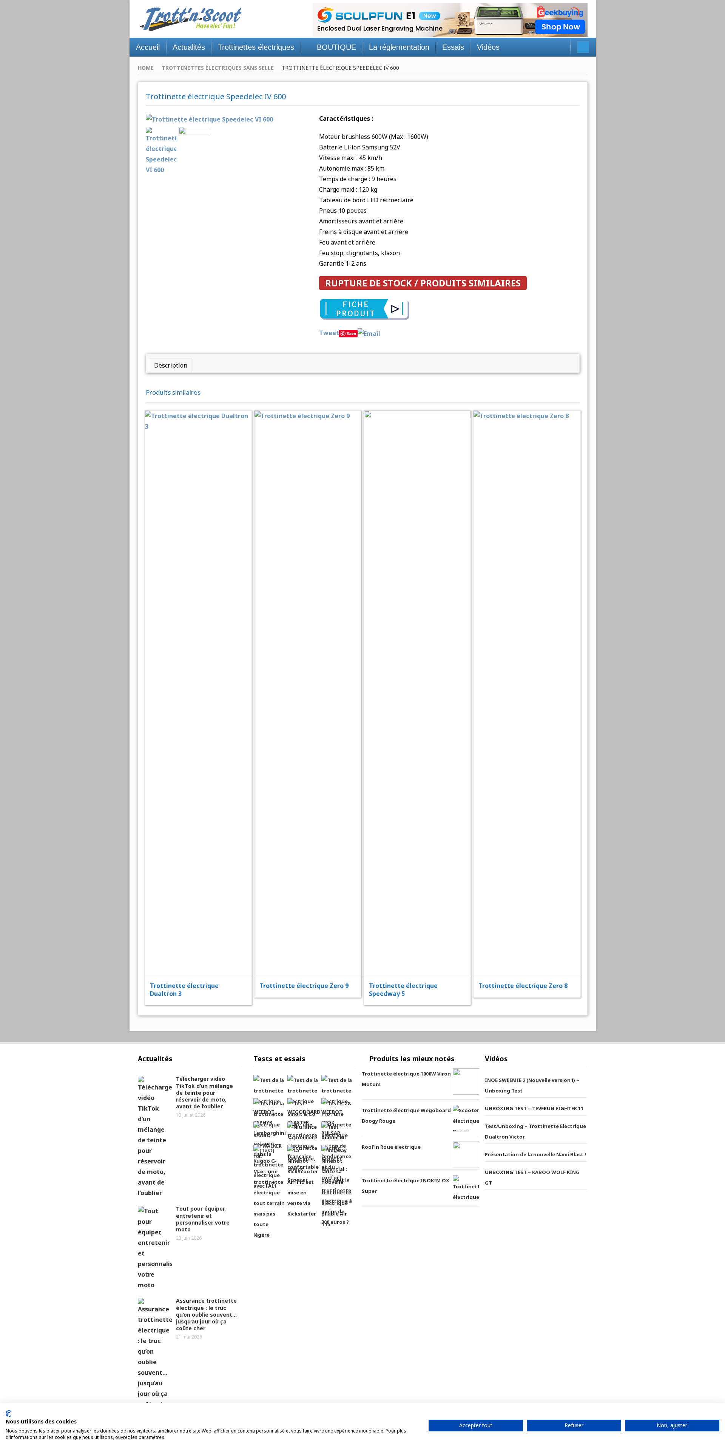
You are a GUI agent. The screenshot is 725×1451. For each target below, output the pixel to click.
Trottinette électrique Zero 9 (304, 986)
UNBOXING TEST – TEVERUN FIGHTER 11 (534, 1108)
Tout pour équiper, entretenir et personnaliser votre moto (203, 1219)
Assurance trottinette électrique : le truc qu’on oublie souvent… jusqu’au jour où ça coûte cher (206, 1314)
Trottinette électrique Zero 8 (523, 986)
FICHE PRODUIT (203, 674)
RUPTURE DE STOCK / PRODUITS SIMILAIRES (423, 283)
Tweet (329, 333)
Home (146, 67)
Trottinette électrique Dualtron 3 (184, 990)
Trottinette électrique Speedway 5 (403, 990)
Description (170, 365)
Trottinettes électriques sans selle (218, 67)
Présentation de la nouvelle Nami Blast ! (535, 1154)
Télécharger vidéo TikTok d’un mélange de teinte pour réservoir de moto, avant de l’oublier (204, 1092)
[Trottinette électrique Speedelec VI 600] (209, 118)
